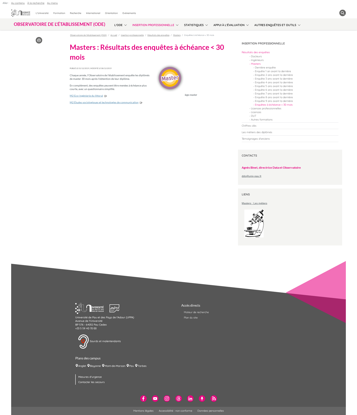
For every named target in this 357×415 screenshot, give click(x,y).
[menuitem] (290, 52)
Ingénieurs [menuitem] (257, 60)
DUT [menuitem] (253, 116)
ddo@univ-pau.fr (251, 176)
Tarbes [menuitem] (142, 366)
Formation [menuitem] (59, 13)
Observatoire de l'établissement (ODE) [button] (59, 24)
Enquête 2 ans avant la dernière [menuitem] (274, 75)
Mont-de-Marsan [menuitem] (115, 366)
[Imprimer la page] (39, 40)
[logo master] (170, 77)
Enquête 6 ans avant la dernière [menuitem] (274, 89)
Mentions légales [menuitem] (143, 410)
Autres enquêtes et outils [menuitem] (275, 25)
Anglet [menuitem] (82, 366)
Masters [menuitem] (256, 63)
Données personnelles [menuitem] (210, 410)
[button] (92, 308)
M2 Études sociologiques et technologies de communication (104, 102)
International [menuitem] (93, 13)
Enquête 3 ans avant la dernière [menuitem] (274, 78)
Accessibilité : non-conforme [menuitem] (175, 410)
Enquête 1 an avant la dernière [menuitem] (273, 71)
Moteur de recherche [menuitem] (196, 312)
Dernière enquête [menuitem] (265, 67)
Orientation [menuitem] (111, 13)
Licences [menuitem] (256, 112)
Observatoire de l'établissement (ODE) (88, 35)
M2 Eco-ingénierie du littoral (86, 95)
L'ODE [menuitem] (118, 25)
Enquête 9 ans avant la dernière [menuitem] (274, 101)
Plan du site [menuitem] (191, 317)
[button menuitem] (342, 13)
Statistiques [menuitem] (194, 25)
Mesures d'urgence (90, 377)
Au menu (52, 3)
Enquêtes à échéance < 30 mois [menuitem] (274, 104)
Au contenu (18, 3)
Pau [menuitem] (131, 366)
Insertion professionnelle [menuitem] (153, 25)
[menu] (125, 24)
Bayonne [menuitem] (95, 366)
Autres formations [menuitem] (262, 119)
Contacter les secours (91, 382)
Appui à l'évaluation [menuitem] (229, 25)
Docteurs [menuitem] (256, 56)
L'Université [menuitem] (42, 13)
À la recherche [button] (35, 3)
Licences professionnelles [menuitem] (266, 108)
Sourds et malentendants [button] (105, 341)
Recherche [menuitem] (75, 13)
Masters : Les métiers (254, 203)
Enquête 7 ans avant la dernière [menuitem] (274, 93)
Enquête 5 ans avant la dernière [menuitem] (274, 86)
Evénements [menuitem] (129, 13)
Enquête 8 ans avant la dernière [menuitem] (274, 97)
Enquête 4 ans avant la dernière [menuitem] (274, 82)
